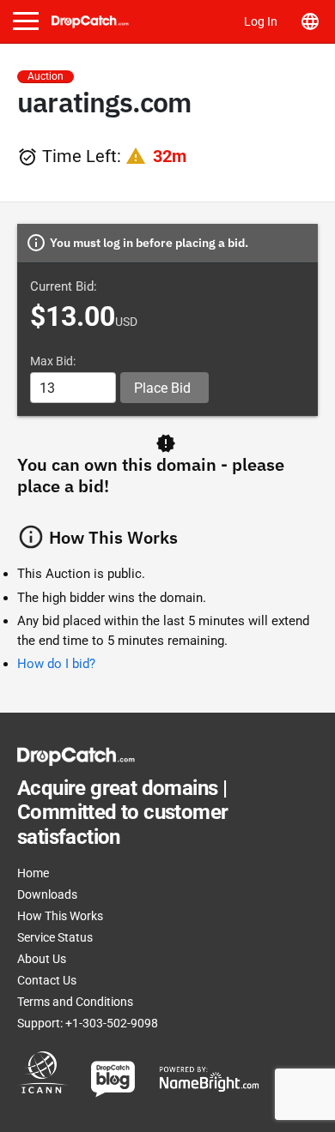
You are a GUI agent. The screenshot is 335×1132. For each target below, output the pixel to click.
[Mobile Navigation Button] (26, 21)
